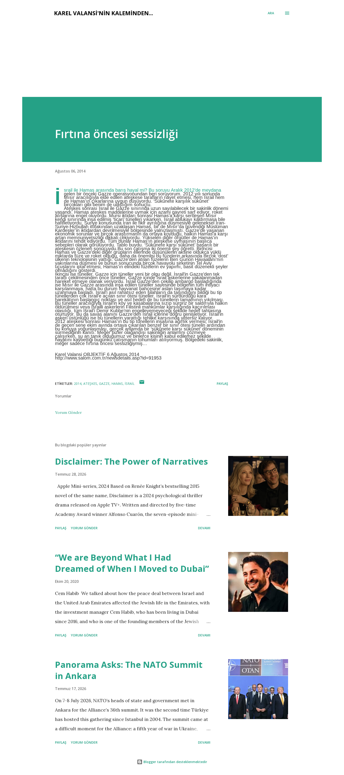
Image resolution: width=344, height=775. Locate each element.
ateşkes (90, 383)
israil (130, 383)
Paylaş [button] (222, 383)
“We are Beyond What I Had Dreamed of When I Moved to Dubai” (132, 563)
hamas (117, 383)
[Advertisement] (172, 62)
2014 (77, 383)
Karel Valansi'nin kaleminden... (103, 13)
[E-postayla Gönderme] (142, 383)
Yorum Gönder (68, 412)
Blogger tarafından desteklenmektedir (175, 762)
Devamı (204, 528)
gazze (104, 383)
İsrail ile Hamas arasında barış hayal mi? (105, 190)
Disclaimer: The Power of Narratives (131, 461)
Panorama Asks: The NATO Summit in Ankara (128, 670)
